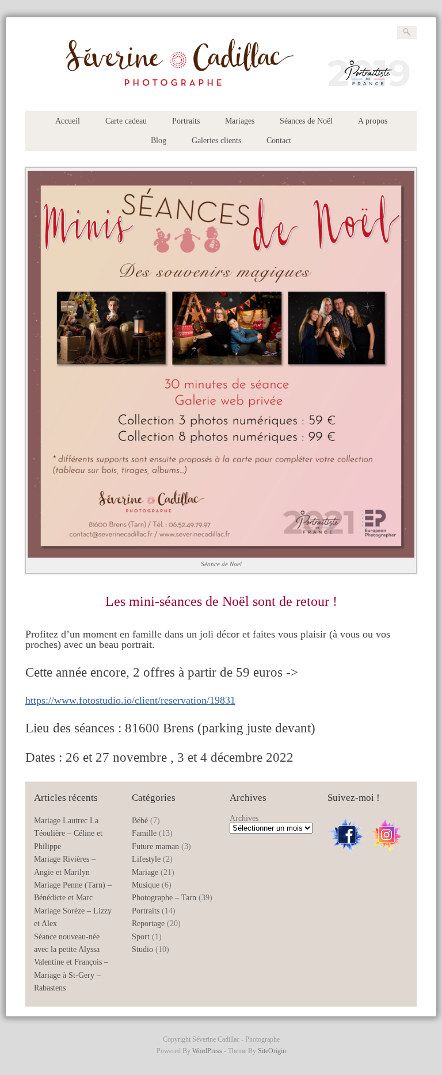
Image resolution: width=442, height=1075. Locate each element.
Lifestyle (146, 859)
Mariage (145, 872)
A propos (372, 121)
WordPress (207, 1051)
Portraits (186, 121)
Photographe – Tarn (164, 897)
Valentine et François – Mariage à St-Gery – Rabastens (71, 975)
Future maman (155, 846)
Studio (142, 949)
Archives (244, 818)
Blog (158, 140)
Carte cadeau (126, 121)
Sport (141, 936)
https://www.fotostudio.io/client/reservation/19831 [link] (130, 700)
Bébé (140, 820)
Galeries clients (216, 140)
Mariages (239, 121)
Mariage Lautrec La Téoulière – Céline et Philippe (68, 833)
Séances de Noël (306, 121)
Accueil (67, 121)
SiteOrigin (272, 1051)
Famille (144, 833)
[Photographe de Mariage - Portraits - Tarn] (221, 92)
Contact (278, 140)
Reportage (148, 923)
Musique (145, 885)
